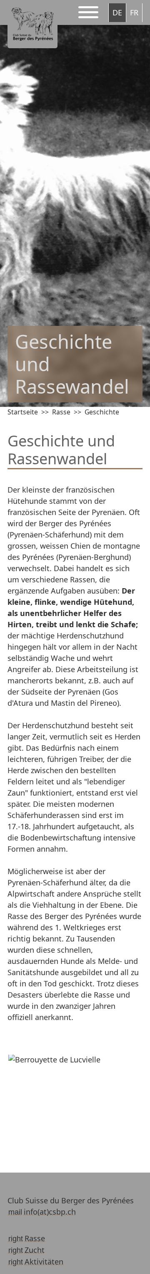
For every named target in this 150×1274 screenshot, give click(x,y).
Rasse (61, 411)
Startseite (23, 411)
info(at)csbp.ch (50, 1212)
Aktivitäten (44, 1262)
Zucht (35, 1250)
